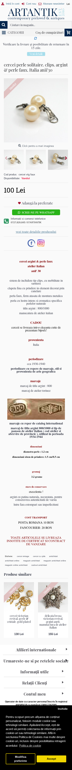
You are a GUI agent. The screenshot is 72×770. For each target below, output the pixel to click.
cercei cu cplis (39, 556)
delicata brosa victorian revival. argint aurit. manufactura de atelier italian (53, 621)
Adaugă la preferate (37, 203)
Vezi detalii (36, 54)
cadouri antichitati (39, 565)
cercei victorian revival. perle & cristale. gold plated (19, 619)
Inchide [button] (63, 708)
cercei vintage (23, 556)
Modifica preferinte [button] (20, 758)
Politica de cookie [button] (30, 745)
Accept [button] (51, 758)
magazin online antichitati (16, 565)
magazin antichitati (31, 561)
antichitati (53, 556)
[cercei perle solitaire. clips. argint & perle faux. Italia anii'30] (36, 110)
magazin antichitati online (55, 561)
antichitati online (12, 561)
